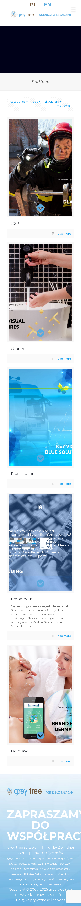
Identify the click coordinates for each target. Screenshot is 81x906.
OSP (15, 223)
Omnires (19, 348)
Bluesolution (23, 474)
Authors (53, 101)
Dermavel (20, 751)
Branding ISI (22, 599)
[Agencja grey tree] (40, 17)
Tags (35, 101)
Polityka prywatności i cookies (40, 900)
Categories (17, 101)
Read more (63, 233)
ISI (40, 507)
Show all (65, 105)
